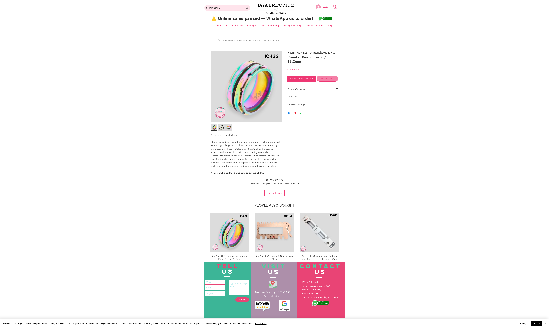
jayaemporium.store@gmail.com (320, 297)
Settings (523, 323)
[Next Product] (343, 243)
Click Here (216, 135)
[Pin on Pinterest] (294, 113)
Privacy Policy (261, 323)
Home (214, 40)
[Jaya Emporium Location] (273, 284)
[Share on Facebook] (289, 113)
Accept (537, 323)
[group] (274, 243)
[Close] (545, 323)
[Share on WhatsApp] (300, 113)
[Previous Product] (206, 243)
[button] (335, 7)
